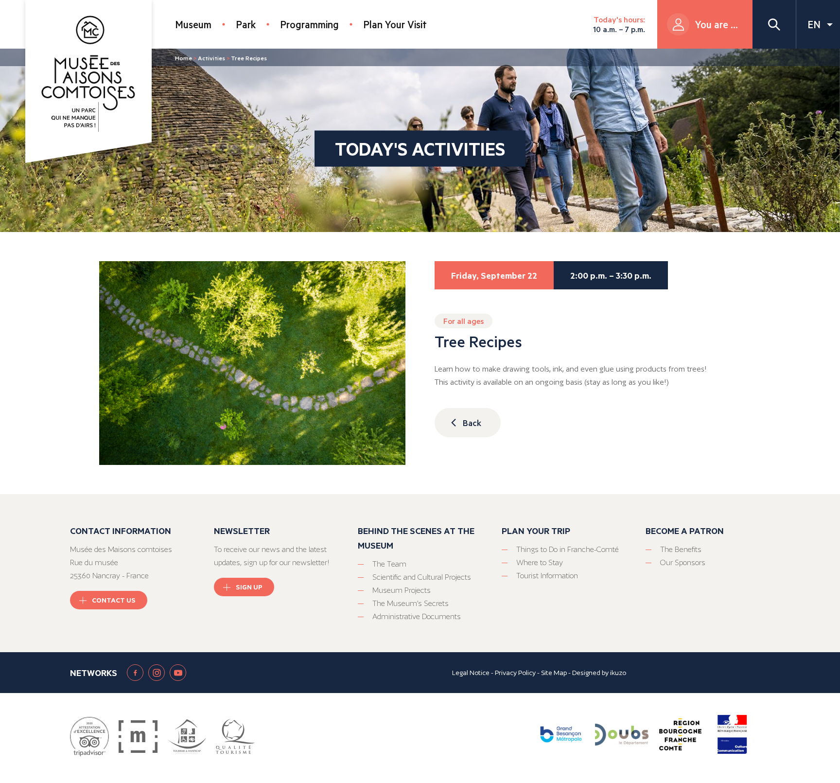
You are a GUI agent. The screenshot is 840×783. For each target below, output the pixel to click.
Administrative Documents (416, 616)
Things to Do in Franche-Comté (567, 549)
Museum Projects (401, 590)
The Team (389, 564)
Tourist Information (547, 575)
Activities (211, 58)
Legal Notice (471, 672)
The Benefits (680, 549)
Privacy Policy (515, 672)
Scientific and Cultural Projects (421, 577)
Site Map (554, 672)
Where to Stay (539, 562)
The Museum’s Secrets (410, 603)
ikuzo (618, 672)
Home (183, 58)
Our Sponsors (682, 562)
